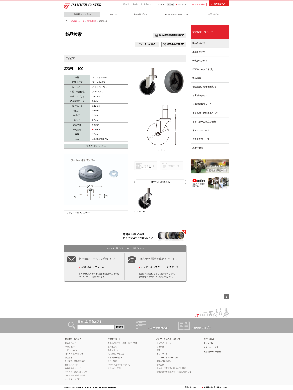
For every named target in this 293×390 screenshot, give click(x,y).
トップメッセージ (164, 343)
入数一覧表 (112, 361)
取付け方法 (112, 347)
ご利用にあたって (190, 387)
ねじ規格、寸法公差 (116, 354)
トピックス (208, 343)
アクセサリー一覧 (201, 139)
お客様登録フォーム (202, 104)
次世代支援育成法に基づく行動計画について (175, 368)
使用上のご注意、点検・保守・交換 (122, 343)
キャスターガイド (201, 130)
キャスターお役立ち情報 (204, 121)
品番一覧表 (197, 148)
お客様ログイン (199, 95)
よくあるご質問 (114, 368)
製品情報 (196, 78)
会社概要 (160, 347)
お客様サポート (114, 339)
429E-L (96, 129)
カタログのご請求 (211, 347)
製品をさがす (198, 43)
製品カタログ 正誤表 (212, 352)
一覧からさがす (199, 60)
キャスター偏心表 (115, 358)
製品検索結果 (91, 21)
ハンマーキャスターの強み (168, 358)
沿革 (158, 350)
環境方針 (160, 365)
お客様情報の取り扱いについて (215, 387)
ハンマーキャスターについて (168, 339)
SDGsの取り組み (164, 361)
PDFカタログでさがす (203, 69)
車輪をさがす (198, 52)
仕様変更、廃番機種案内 (204, 86)
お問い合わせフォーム (92, 267)
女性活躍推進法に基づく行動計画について (174, 372)
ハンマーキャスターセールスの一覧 (160, 267)
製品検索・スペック (77, 21)
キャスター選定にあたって (205, 113)
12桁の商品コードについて (119, 365)
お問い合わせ (209, 339)
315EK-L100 (139, 211)
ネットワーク (162, 354)
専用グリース (113, 350)
